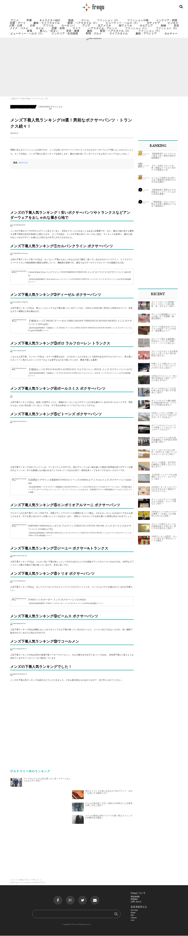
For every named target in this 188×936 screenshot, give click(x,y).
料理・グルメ (94, 33)
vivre (132, 920)
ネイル (40, 28)
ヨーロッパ (67, 25)
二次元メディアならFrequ (20, 99)
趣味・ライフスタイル (46, 23)
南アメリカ (125, 25)
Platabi (133, 913)
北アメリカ (104, 25)
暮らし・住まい (49, 30)
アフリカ (48, 25)
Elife (132, 915)
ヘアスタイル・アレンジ (102, 28)
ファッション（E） (167, 28)
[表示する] (23, 163)
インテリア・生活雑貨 (65, 33)
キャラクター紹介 (50, 20)
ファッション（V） (149, 30)
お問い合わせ (136, 902)
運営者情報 (135, 897)
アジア (86, 25)
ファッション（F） (108, 20)
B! (70, 900)
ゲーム (85, 20)
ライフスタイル (118, 33)
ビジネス (173, 23)
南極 (163, 25)
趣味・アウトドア (146, 33)
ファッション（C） (136, 28)
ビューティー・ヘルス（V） (27, 33)
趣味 (89, 30)
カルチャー (171, 33)
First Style (134, 910)
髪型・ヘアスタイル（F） (83, 23)
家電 (29, 30)
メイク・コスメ (19, 28)
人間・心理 (15, 25)
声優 (29, 20)
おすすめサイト (139, 906)
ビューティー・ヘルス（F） (122, 23)
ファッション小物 (137, 20)
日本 (32, 25)
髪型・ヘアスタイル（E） (115, 30)
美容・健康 (72, 30)
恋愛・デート (18, 23)
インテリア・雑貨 (166, 20)
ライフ (76, 28)
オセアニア (146, 25)
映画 (71, 20)
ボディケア (153, 23)
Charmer (134, 918)
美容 (176, 25)
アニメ (15, 20)
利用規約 (134, 899)
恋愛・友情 (58, 28)
